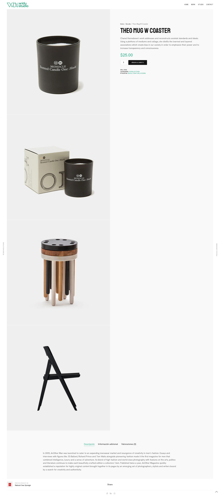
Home (186, 4)
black (130, 73)
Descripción (89, 444)
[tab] (89, 444)
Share (110, 484)
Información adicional (108, 444)
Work (193, 4)
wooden (143, 73)
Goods (128, 24)
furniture (135, 73)
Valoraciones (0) (128, 444)
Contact (209, 4)
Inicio (122, 24)
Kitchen (137, 71)
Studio (201, 4)
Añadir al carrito (138, 62)
